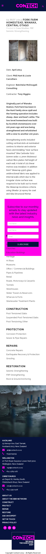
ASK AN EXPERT (9, 516)
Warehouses (12, 289)
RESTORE (6, 512)
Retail (9, 277)
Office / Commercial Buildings (20, 268)
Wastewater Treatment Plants (20, 301)
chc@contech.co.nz (14, 486)
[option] (23, 50)
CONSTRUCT (8, 502)
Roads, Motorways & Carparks (20, 281)
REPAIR (5, 509)
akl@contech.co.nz (14, 450)
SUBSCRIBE (23, 244)
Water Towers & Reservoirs (19, 293)
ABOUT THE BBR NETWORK (14, 499)
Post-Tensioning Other (17, 321)
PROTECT (6, 506)
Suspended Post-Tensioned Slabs (22, 317)
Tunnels (10, 285)
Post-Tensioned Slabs (16, 313)
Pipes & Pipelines (14, 273)
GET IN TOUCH (8, 519)
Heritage (10, 256)
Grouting (10, 358)
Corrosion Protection (16, 334)
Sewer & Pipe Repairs (16, 338)
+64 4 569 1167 (12, 471)
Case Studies (22, 28)
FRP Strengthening (15, 375)
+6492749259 (11, 454)
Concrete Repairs (14, 350)
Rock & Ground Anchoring (18, 379)
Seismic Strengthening (17, 31)
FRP (31, 28)
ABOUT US (7, 495)
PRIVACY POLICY (9, 522)
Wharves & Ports (14, 297)
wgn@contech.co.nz (15, 468)
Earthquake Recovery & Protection (23, 354)
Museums (10, 264)
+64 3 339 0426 (12, 490)
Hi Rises (10, 260)
